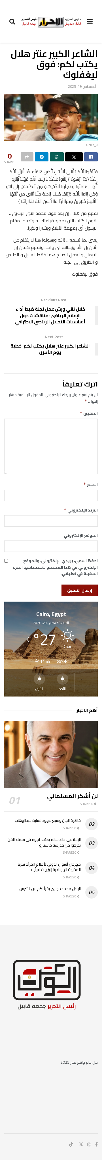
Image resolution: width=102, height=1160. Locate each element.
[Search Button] (12, 21)
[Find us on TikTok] (71, 1145)
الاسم (90, 484)
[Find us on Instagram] (89, 1144)
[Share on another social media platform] (27, 156)
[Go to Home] (51, 21)
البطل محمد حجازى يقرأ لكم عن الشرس (50, 888)
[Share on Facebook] (91, 156)
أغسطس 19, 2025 (82, 86)
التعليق (89, 413)
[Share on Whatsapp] (57, 156)
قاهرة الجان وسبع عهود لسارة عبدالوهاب (48, 820)
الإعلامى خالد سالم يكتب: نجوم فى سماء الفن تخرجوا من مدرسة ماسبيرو (44, 842)
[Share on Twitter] (74, 156)
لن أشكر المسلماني (72, 796)
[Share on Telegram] (42, 156)
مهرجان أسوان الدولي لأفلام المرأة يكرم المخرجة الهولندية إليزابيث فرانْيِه (49, 867)
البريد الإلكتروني (81, 510)
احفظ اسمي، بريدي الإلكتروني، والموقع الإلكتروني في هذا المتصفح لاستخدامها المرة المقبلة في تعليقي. (55, 567)
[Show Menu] (90, 21)
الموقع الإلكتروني (81, 535)
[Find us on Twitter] (81, 1144)
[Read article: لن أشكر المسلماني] (51, 754)
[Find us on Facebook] (96, 1144)
